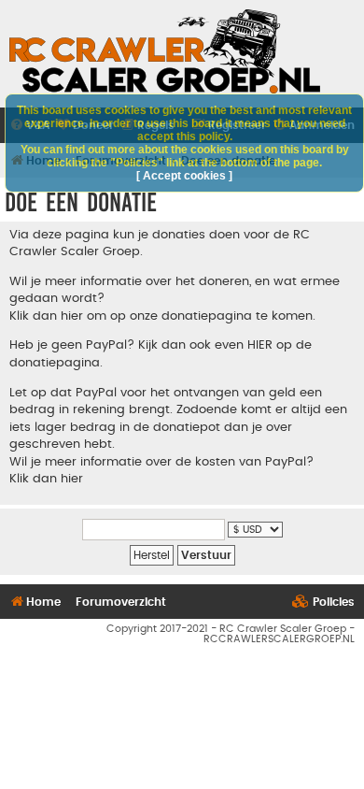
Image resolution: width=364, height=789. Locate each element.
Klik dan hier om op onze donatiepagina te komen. (162, 316)
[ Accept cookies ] (184, 175)
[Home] (164, 51)
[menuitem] (323, 602)
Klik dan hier (46, 478)
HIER (260, 344)
